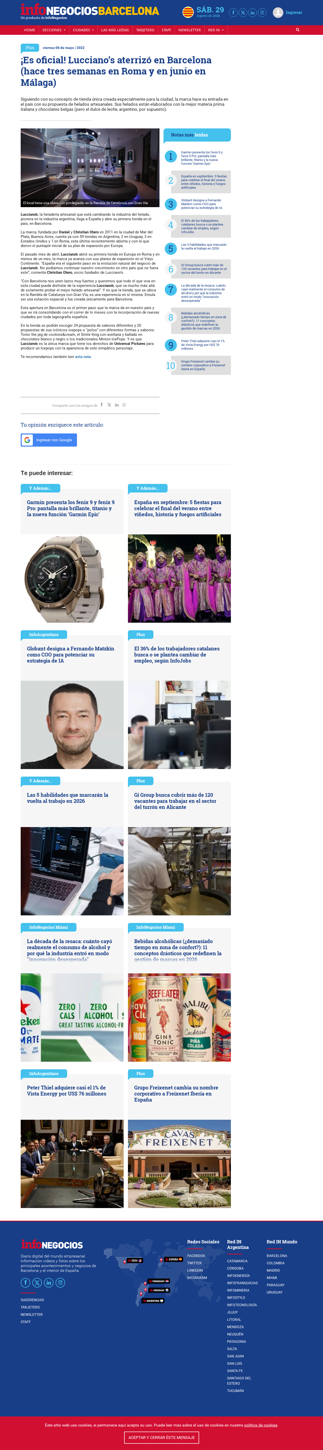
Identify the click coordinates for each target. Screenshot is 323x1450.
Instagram (197, 1278)
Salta (232, 1349)
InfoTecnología (242, 1305)
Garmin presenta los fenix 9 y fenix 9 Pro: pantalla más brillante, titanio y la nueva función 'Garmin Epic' (202, 158)
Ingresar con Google (53, 439)
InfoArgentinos (44, 634)
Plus (30, 47)
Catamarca (237, 1261)
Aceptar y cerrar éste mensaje (161, 1437)
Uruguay (274, 1292)
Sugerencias (32, 1300)
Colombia (276, 1263)
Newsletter (189, 30)
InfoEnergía (238, 1276)
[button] (81, 133)
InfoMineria (238, 1290)
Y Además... (40, 488)
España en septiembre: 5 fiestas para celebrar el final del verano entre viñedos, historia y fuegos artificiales (204, 181)
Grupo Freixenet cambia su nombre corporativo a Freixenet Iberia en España (203, 365)
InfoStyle (236, 1298)
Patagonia (236, 1341)
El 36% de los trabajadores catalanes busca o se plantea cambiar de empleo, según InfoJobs (202, 226)
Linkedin (195, 1270)
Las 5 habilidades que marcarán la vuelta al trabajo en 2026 (204, 246)
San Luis (234, 1363)
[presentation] (27, 168)
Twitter (194, 1263)
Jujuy (232, 1312)
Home (29, 30)
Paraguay (275, 1285)
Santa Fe (235, 1371)
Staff (166, 30)
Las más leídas (115, 30)
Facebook (196, 1256)
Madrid (273, 1270)
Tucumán (235, 1391)
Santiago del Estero (239, 1380)
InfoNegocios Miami (48, 927)
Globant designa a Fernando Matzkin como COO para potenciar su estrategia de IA (201, 204)
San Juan (235, 1356)
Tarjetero (145, 30)
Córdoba (235, 1268)
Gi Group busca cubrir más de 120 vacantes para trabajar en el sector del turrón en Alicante (204, 269)
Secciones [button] (52, 30)
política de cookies (260, 1425)
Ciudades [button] (82, 30)
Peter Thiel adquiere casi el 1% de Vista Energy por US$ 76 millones (203, 344)
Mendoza (235, 1327)
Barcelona (277, 1256)
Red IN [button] (214, 30)
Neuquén (235, 1334)
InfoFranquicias (242, 1283)
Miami (272, 1278)
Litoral (234, 1320)
